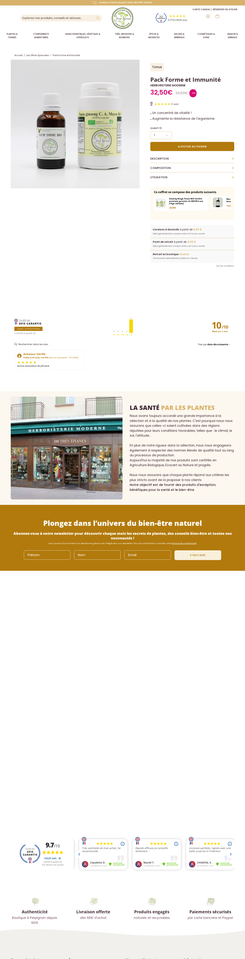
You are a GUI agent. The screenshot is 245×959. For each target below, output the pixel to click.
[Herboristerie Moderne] (122, 18)
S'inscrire (198, 555)
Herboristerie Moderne (167, 85)
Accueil (18, 55)
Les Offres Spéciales (37, 55)
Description (192, 158)
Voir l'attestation (28, 328)
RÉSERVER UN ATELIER (225, 9)
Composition (192, 168)
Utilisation (192, 177)
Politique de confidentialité (183, 543)
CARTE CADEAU (201, 9)
